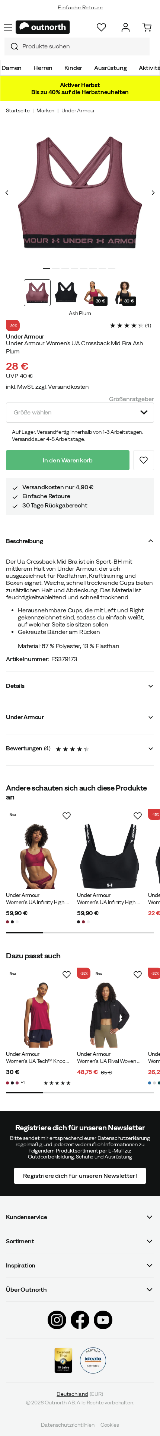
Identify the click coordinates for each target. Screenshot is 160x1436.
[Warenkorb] (147, 27)
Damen (11, 67)
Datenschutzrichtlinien (67, 1425)
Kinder (73, 67)
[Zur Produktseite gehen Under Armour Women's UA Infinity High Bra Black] (109, 856)
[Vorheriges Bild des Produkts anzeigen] (7, 193)
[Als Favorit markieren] (143, 460)
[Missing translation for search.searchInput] (11, 46)
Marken (45, 110)
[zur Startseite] (43, 27)
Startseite (17, 110)
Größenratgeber (131, 398)
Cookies (109, 1425)
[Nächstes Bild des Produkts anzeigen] (153, 193)
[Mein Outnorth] (125, 27)
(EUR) (80, 1394)
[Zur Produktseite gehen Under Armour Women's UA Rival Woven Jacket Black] (109, 1015)
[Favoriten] (101, 27)
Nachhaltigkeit (80, 15)
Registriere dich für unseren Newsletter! (80, 1176)
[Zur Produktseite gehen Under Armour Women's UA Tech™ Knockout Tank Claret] (38, 1015)
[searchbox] (84, 46)
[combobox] (77, 46)
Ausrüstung (110, 67)
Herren (42, 67)
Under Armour (78, 110)
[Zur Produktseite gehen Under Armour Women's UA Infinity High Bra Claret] (38, 856)
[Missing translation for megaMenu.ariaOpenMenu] (8, 27)
